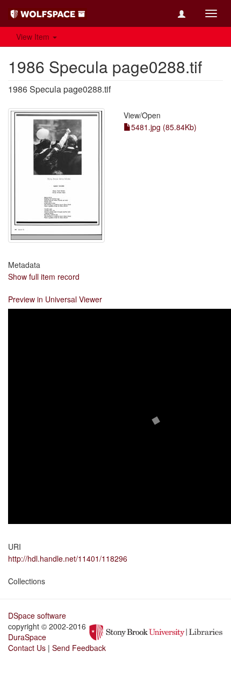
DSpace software (37, 615)
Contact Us (27, 647)
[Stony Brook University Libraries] (156, 631)
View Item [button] (34, 36)
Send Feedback (79, 647)
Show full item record (44, 276)
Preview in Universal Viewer (55, 299)
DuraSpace (27, 637)
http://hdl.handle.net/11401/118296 (67, 558)
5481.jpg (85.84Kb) (164, 127)
